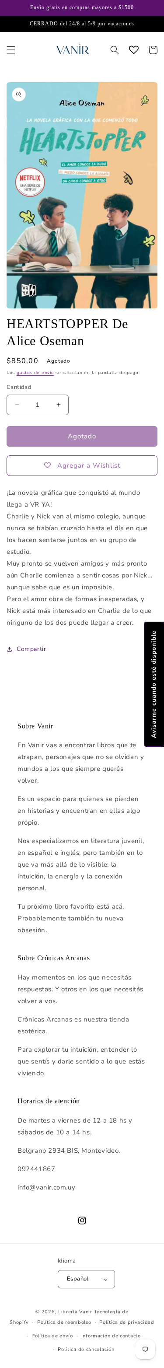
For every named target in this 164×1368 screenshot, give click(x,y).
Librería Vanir (75, 1312)
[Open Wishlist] (133, 49)
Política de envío (52, 1336)
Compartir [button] (31, 649)
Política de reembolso (64, 1322)
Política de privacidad (126, 1322)
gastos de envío (35, 373)
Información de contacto (111, 1336)
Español (78, 1279)
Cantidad (19, 387)
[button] (11, 49)
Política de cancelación (86, 1349)
